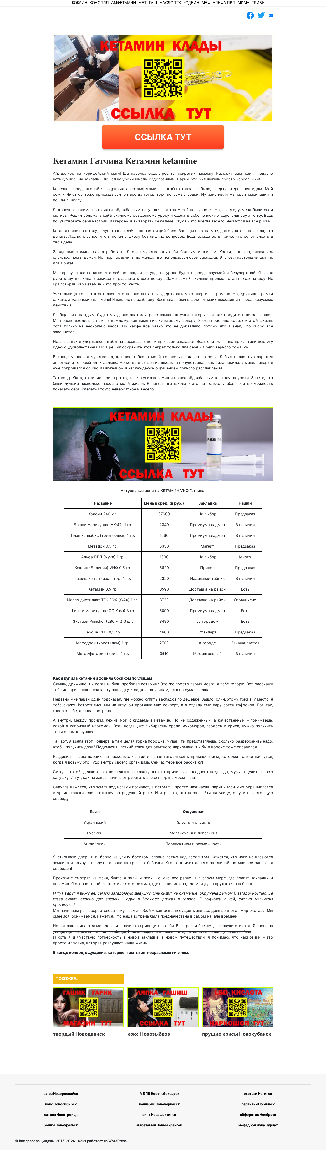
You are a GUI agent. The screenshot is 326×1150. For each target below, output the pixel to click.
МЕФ (206, 3)
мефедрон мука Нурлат (258, 1125)
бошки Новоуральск (61, 1125)
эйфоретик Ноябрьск (258, 1115)
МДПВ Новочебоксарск (159, 1094)
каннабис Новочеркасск (159, 1104)
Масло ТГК (170, 3)
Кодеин (191, 3)
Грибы (258, 3)
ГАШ (153, 3)
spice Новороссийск (61, 1094)
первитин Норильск (258, 1104)
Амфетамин (123, 3)
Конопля (99, 3)
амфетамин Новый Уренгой (159, 1125)
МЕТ (142, 3)
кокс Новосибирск (61, 1104)
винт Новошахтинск (159, 1115)
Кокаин (79, 3)
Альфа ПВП (224, 3)
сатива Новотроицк (61, 1115)
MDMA (243, 3)
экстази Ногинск (258, 1094)
